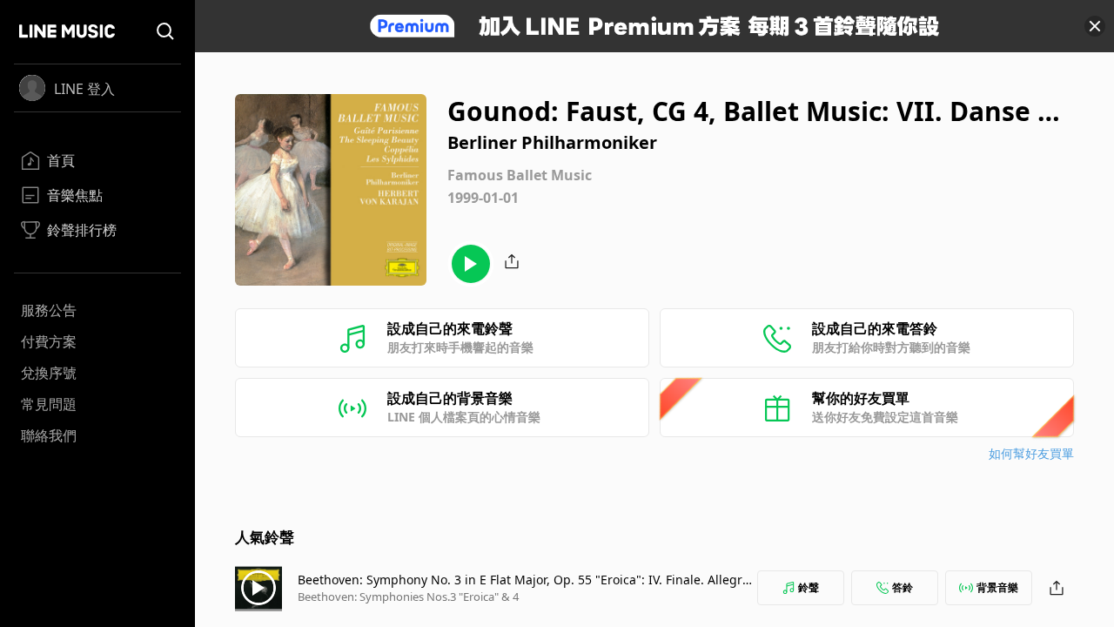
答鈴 (902, 587)
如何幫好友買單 (1031, 453)
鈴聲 (808, 587)
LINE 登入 (84, 88)
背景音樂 (997, 587)
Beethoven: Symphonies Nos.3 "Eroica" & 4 (408, 596)
